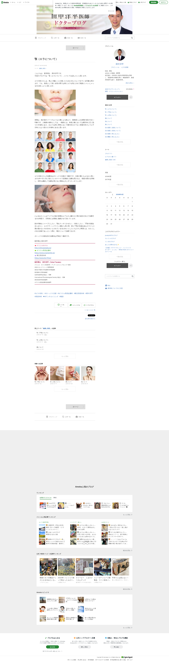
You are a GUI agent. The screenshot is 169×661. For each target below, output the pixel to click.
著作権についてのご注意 (115, 288)
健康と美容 (42, 68)
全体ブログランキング (112, 89)
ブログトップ (42, 38)
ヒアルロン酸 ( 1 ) (110, 156)
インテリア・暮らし (76, 522)
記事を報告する (91, 318)
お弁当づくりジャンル (45, 497)
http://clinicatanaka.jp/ (43, 248)
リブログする (90, 305)
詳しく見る (84, 647)
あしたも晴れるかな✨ (112, 244)
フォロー (118, 97)
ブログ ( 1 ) (108, 153)
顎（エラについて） (46, 58)
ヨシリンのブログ (110, 238)
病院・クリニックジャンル (113, 91)
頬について (108, 121)
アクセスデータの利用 (103, 660)
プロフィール (115, 67)
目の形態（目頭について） (113, 130)
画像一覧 (70, 38)
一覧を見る (119, 142)
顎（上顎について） (111, 115)
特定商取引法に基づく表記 (119, 660)
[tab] (45, 497)
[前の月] (112, 194)
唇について (108, 118)
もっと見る (65, 356)
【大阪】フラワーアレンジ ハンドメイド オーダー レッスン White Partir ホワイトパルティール (119, 249)
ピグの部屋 (124, 67)
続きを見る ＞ (130, 83)
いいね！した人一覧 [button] (90, 310)
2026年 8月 (120, 194)
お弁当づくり (105, 522)
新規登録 (153, 2)
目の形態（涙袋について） (113, 127)
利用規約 (91, 660)
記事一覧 (56, 38)
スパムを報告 (72, 660)
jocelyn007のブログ (111, 235)
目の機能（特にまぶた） (112, 137)
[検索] (132, 38)
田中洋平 (120, 64)
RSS (109, 285)
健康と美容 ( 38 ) (110, 159)
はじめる (52, 647)
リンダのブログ (110, 241)
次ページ (75, 48)
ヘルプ (130, 660)
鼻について (108, 124)
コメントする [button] (76, 305)
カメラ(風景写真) (44, 522)
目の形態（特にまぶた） (112, 134)
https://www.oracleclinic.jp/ (45, 253)
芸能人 (55, 497)
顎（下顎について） (111, 112)
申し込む (116, 647)
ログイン (163, 2)
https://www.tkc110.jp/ (43, 258)
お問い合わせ (82, 660)
